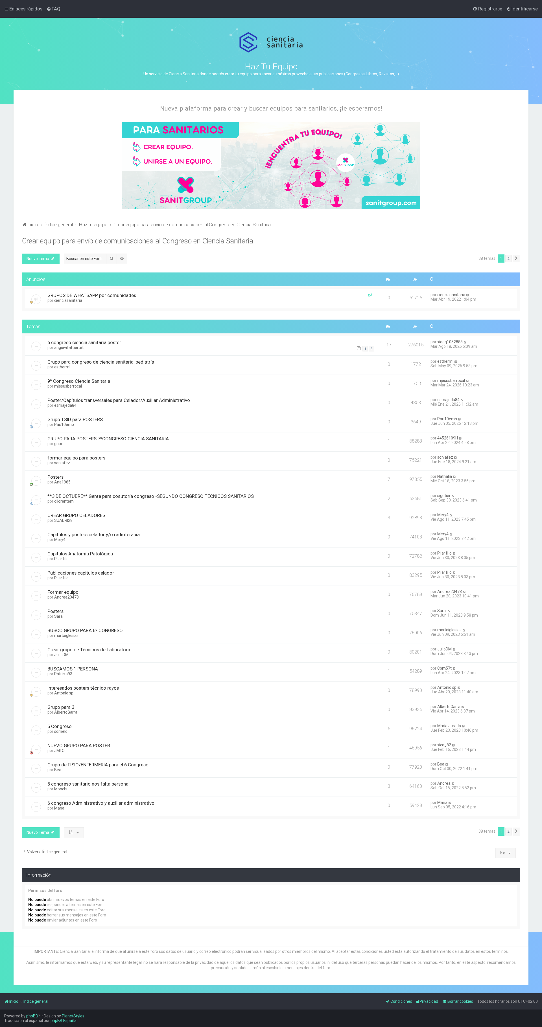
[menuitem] (53, 9)
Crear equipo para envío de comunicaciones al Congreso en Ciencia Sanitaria (137, 241)
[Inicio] (271, 42)
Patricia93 (63, 674)
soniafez (62, 463)
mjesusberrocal (68, 386)
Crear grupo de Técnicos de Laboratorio (89, 649)
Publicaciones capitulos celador (80, 573)
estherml (62, 367)
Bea (57, 769)
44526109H (447, 438)
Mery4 (443, 515)
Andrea (444, 783)
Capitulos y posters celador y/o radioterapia (93, 534)
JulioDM (61, 654)
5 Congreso (59, 726)
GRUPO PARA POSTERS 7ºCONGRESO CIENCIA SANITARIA (108, 438)
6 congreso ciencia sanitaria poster (84, 342)
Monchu (61, 789)
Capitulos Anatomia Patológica (80, 554)
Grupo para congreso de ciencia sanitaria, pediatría (100, 362)
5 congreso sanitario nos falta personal (88, 784)
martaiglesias (66, 635)
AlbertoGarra (65, 712)
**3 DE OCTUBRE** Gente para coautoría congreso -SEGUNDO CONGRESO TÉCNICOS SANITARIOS (150, 496)
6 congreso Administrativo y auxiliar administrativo (100, 803)
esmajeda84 (65, 405)
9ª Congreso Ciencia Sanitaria (78, 381)
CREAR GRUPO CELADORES (76, 515)
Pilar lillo (61, 559)
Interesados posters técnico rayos (83, 688)
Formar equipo (62, 592)
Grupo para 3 (60, 707)
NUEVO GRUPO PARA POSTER (78, 745)
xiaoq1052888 (450, 342)
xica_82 (444, 745)
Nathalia (444, 476)
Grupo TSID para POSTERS (75, 419)
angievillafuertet (69, 347)
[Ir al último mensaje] (468, 295)
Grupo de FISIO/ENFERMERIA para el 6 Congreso (97, 764)
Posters (55, 477)
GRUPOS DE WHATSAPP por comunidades (91, 295)
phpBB (32, 1016)
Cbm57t (444, 668)
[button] (516, 259)
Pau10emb (64, 424)
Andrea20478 (66, 597)
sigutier (444, 495)
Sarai (59, 616)
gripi (58, 443)
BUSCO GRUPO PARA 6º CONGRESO (85, 630)
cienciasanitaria (68, 300)
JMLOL (60, 750)
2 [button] (509, 258)
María (59, 808)
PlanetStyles (73, 1016)
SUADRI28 (63, 520)
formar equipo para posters (76, 458)
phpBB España (64, 1020)
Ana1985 (62, 482)
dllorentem (64, 501)
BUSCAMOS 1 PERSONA (72, 669)
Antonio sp (63, 693)
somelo (60, 731)
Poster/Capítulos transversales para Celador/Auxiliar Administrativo (118, 400)
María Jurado (449, 725)
